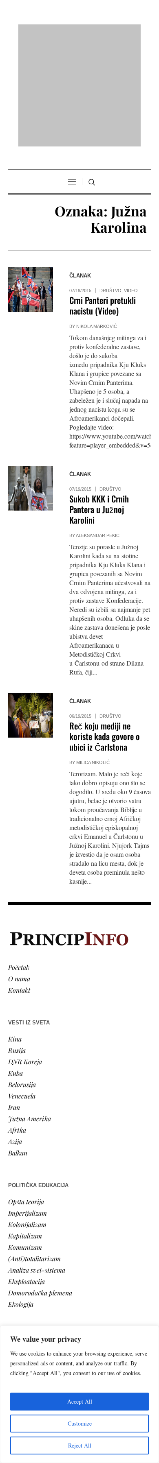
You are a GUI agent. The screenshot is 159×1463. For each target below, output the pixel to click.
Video (131, 185)
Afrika (17, 1025)
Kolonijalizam (27, 1119)
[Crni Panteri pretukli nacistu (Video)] (30, 185)
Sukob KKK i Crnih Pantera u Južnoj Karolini (99, 404)
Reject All (79, 1445)
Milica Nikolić (93, 657)
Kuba (15, 968)
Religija (18, 1305)
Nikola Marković (96, 221)
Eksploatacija (26, 1176)
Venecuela (21, 991)
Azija (15, 1036)
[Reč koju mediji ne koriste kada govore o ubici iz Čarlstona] (30, 610)
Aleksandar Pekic (97, 430)
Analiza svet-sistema (36, 1165)
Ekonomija (23, 1270)
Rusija (17, 945)
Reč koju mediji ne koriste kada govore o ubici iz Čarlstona (104, 632)
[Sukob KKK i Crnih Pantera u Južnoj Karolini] (30, 383)
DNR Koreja (25, 956)
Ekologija (20, 1199)
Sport (16, 1316)
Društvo (110, 185)
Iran (14, 1002)
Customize (80, 1423)
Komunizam (25, 1142)
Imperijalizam (27, 1108)
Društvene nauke (31, 1282)
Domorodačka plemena (40, 1188)
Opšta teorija (26, 1096)
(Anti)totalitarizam (34, 1153)
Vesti (14, 1248)
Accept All (79, 1401)
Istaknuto (21, 1293)
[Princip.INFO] (79, 33)
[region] (79, 1394)
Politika (19, 1259)
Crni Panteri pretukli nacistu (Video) (102, 200)
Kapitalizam (25, 1131)
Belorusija (22, 979)
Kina (15, 934)
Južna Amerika (29, 1013)
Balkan (17, 1048)
